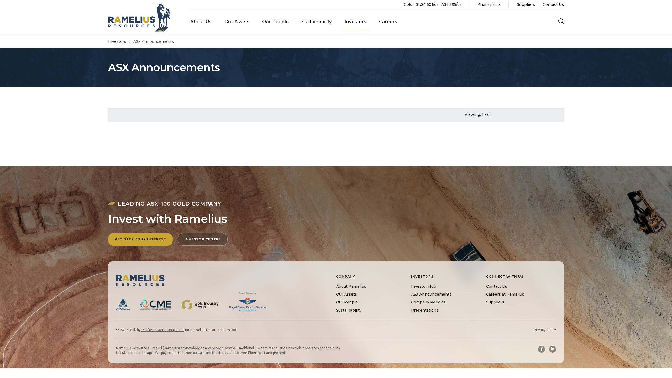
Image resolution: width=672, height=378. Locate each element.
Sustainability (348, 310)
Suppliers (526, 4)
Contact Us (553, 4)
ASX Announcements (431, 294)
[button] (201, 21)
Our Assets (346, 294)
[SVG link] (139, 17)
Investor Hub (423, 286)
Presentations (424, 310)
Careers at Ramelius (505, 294)
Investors (117, 41)
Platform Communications (162, 330)
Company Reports (428, 302)
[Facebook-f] (541, 349)
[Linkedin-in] (552, 349)
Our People (347, 302)
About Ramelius (351, 286)
